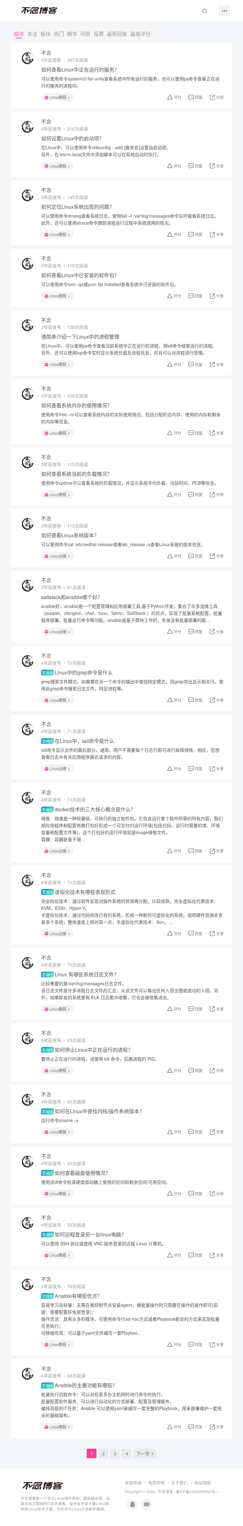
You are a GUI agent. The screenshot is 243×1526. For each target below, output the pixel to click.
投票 (99, 33)
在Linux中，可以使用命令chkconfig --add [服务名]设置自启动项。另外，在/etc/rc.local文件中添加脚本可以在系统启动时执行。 (106, 150)
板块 (45, 33)
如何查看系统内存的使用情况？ (76, 405)
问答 (85, 33)
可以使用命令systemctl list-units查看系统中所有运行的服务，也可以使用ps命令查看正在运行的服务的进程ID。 (130, 82)
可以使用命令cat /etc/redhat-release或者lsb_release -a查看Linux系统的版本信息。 (123, 544)
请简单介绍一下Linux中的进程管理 (80, 336)
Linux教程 (57, 97)
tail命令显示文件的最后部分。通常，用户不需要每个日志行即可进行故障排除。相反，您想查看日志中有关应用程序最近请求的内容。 (130, 753)
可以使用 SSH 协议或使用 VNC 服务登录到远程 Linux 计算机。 (103, 1243)
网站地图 (202, 1482)
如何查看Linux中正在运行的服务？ (80, 69)
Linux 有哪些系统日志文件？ (82, 974)
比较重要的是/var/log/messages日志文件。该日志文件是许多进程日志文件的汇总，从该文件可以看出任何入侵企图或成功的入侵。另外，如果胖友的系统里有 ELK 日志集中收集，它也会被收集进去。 (129, 990)
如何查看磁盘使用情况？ (78, 1173)
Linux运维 (57, 556)
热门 (59, 33)
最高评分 (140, 33)
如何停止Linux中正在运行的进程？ (89, 1049)
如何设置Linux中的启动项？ (72, 138)
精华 (72, 33)
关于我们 (179, 1482)
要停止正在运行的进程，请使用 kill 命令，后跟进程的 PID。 (100, 1059)
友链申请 (133, 1482)
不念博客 (165, 1491)
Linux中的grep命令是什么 (79, 672)
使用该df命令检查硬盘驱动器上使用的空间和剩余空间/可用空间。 (105, 1182)
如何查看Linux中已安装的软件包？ (80, 275)
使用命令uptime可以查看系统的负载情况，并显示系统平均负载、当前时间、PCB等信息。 (130, 483)
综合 (19, 33)
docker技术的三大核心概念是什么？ (90, 809)
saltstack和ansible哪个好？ (72, 597)
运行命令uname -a (59, 1120)
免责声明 (156, 1482)
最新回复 (117, 33)
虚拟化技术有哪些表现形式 (80, 892)
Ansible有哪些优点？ (74, 1296)
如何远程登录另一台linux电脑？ (86, 1234)
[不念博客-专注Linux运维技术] (43, 1486)
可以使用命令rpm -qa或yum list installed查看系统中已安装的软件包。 (109, 284)
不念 (46, 52)
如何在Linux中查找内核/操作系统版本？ (95, 1111)
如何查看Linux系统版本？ (70, 535)
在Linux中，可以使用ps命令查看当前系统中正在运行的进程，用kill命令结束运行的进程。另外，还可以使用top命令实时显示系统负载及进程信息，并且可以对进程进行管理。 (129, 349)
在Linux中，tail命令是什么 (80, 740)
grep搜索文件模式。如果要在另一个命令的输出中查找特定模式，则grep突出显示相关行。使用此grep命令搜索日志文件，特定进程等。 (132, 685)
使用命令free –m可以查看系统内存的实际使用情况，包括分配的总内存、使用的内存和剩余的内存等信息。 (131, 418)
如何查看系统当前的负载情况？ (76, 473)
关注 (32, 33)
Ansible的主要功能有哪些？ (81, 1385)
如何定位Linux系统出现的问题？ (77, 206)
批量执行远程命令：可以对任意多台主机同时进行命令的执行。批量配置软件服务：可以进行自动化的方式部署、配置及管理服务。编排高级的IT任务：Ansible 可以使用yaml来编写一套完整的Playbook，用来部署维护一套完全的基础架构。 (131, 1404)
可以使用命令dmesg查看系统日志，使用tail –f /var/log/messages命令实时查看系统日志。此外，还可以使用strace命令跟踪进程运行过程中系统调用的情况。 (130, 219)
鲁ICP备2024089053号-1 (197, 1491)
